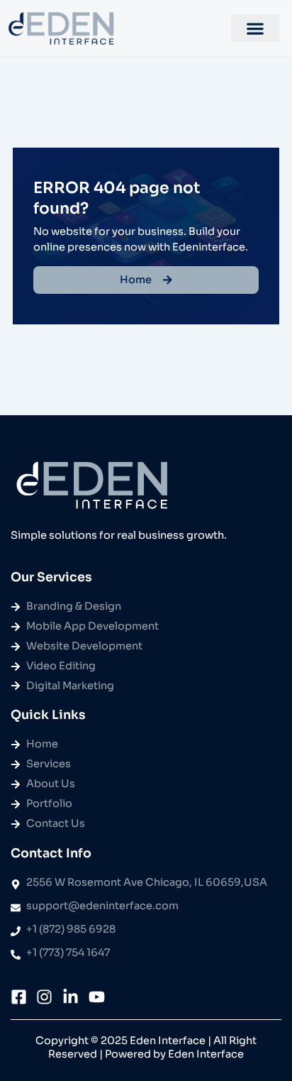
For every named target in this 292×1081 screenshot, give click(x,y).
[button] (255, 28)
